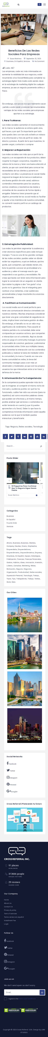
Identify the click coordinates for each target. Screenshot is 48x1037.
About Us (7, 903)
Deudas (18, 546)
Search (39, 446)
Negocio (14, 427)
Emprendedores (24, 549)
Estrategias (35, 556)
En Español (18, 61)
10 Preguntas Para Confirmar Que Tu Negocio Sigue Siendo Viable (24, 488)
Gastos (9, 562)
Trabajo (31, 579)
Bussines (24, 543)
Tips (13, 579)
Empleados (32, 546)
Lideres (9, 566)
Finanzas (20, 559)
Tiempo (36, 575)
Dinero (24, 546)
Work (9, 582)
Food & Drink (12, 523)
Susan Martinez (13, 495)
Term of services (10, 914)
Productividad (23, 572)
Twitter (12, 771)
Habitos (16, 562)
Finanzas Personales (33, 559)
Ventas (37, 579)
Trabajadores (21, 579)
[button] (9, 480)
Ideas (22, 562)
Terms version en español (14, 917)
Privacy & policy (10, 910)
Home (6, 900)
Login (6, 924)
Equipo (27, 556)
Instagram (13, 778)
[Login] (39, 4)
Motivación (11, 569)
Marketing (26, 566)
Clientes (32, 543)
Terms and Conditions (27, 999)
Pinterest (12, 785)
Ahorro (9, 543)
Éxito (14, 582)
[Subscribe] (42, 992)
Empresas (10, 556)
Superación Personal (15, 575)
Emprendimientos (27, 553)
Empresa (38, 553)
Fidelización (11, 559)
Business (10, 61)
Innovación (30, 562)
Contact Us (8, 907)
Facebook (12, 764)
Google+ (14, 792)
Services (27, 61)
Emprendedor (12, 549)
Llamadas (17, 566)
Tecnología (38, 427)
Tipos (9, 579)
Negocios (27, 569)
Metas (33, 566)
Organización (12, 572)
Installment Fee (10, 920)
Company (10, 546)
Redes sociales (25, 427)
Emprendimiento (13, 553)
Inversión (38, 562)
